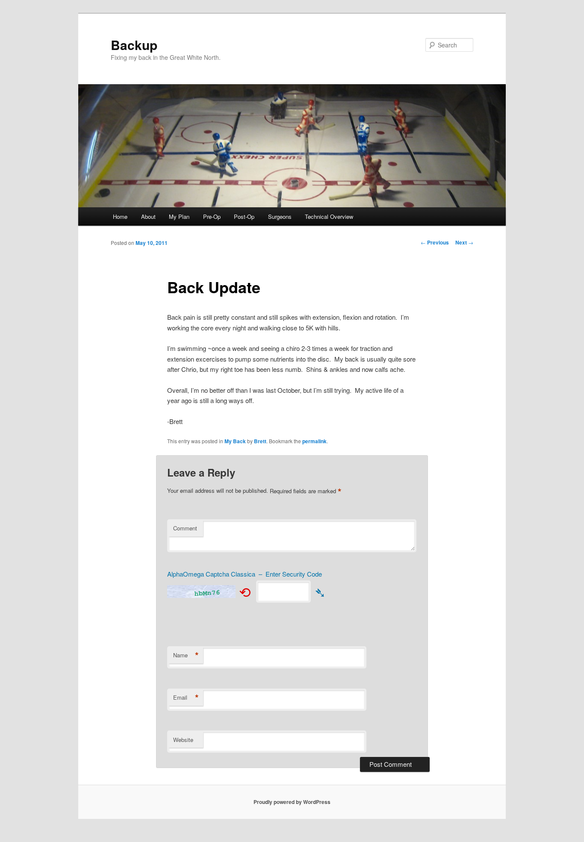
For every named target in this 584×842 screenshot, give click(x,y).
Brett (260, 441)
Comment (185, 528)
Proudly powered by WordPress (292, 802)
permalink (314, 441)
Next (464, 242)
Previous (435, 242)
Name (186, 655)
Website (183, 740)
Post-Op (244, 216)
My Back (235, 441)
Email (186, 697)
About (148, 216)
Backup (134, 44)
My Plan (179, 216)
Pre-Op (212, 216)
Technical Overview (329, 216)
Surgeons (280, 216)
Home (120, 216)
